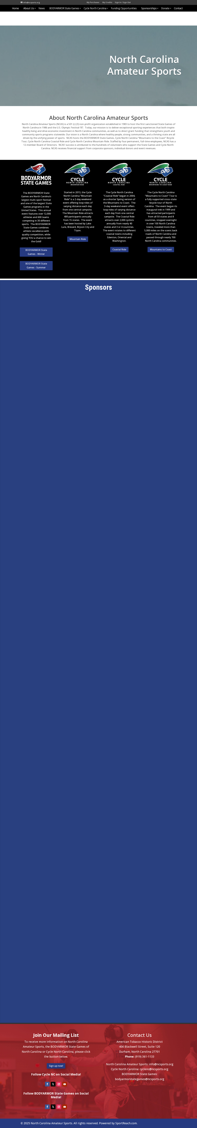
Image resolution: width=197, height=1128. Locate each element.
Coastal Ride (119, 249)
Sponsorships (148, 8)
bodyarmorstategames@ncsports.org (139, 1079)
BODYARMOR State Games (64, 8)
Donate (165, 8)
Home (15, 8)
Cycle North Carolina (95, 8)
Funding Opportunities (124, 8)
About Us (28, 8)
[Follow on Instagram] (59, 1084)
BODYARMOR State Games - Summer (36, 265)
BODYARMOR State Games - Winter (36, 252)
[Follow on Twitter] (53, 1084)
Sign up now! (56, 1065)
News (42, 8)
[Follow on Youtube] (64, 1084)
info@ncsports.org (161, 1064)
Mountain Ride (78, 239)
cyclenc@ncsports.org (154, 1069)
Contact (178, 8)
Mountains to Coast (161, 249)
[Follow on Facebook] (47, 1084)
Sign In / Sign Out (123, 2)
